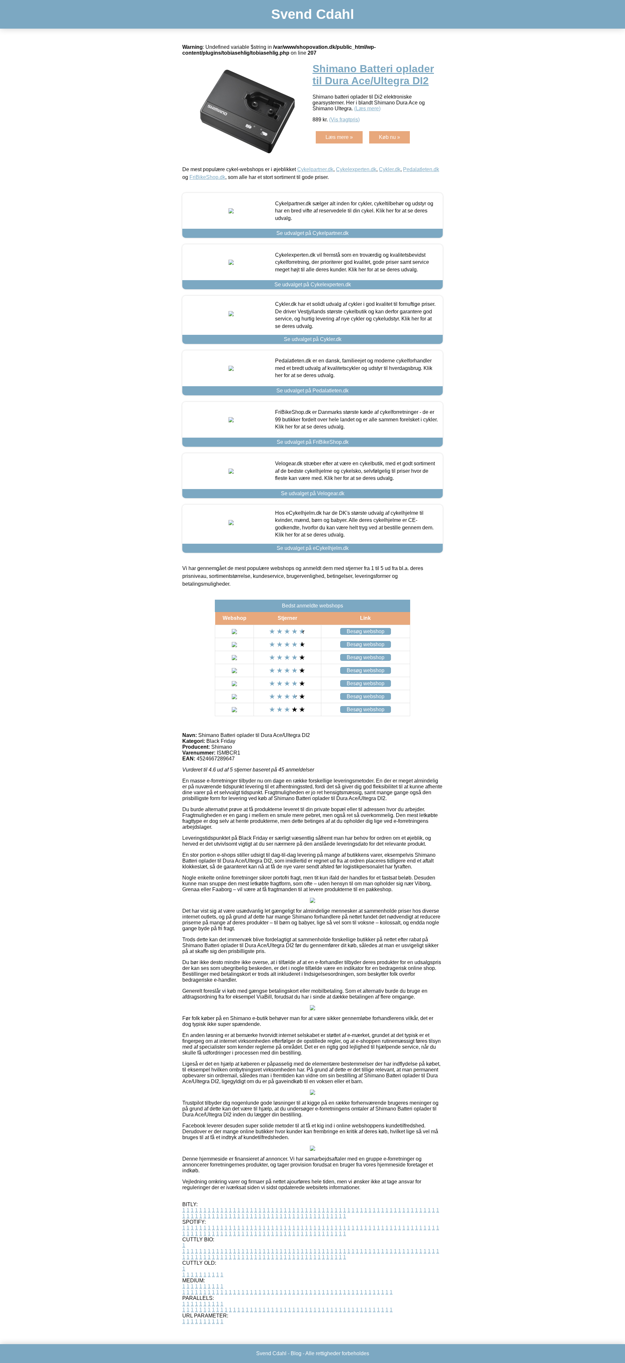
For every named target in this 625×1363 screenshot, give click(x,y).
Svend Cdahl (312, 14)
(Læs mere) (367, 108)
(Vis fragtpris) (344, 119)
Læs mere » (339, 137)
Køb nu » (389, 137)
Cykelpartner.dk (315, 169)
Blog (296, 1353)
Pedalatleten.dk (421, 169)
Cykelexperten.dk (356, 169)
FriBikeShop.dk (207, 177)
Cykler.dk (389, 169)
